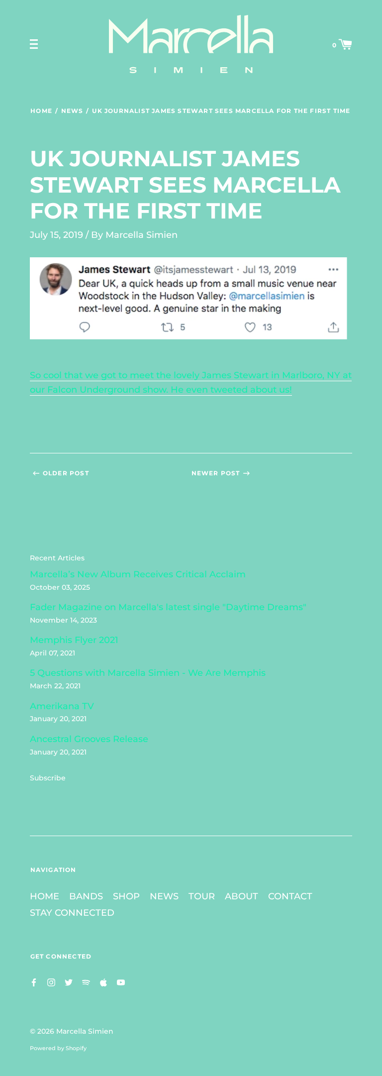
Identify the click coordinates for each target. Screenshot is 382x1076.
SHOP (126, 896)
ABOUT (241, 896)
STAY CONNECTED (72, 912)
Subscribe (48, 777)
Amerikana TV (62, 706)
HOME (44, 896)
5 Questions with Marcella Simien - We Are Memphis (148, 672)
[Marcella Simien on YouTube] (121, 981)
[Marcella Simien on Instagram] (51, 981)
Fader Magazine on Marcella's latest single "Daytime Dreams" (168, 607)
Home (41, 110)
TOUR (202, 896)
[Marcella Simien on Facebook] (34, 981)
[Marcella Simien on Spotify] (86, 981)
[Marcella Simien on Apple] (103, 981)
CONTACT (290, 896)
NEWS (164, 896)
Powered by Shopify (58, 1048)
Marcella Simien (84, 1031)
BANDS (86, 896)
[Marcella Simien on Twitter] (69, 981)
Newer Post (215, 473)
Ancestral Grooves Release (89, 739)
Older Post (66, 473)
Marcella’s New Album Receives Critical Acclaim (138, 574)
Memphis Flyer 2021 (74, 640)
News (72, 110)
